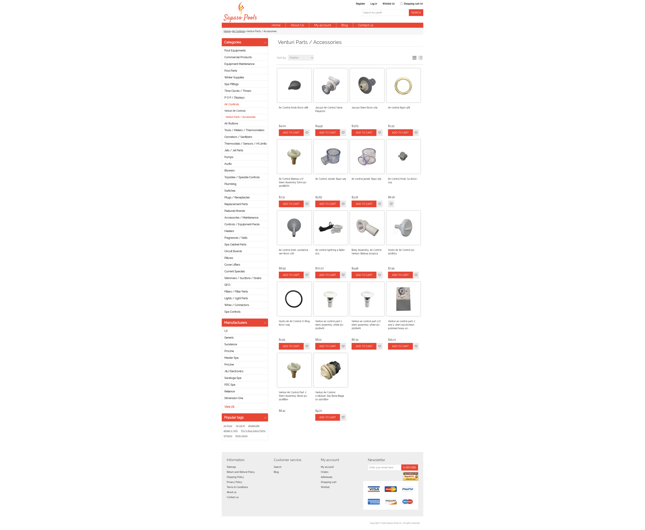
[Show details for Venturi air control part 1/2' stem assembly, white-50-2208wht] (367, 299)
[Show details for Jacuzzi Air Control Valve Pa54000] (331, 85)
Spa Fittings (231, 84)
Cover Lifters (232, 264)
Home (276, 25)
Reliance (229, 391)
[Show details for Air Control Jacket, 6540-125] (331, 156)
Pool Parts (230, 70)
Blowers (229, 170)
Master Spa (231, 357)
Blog (344, 25)
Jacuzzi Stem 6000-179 (364, 107)
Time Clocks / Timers (237, 90)
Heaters (229, 231)
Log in (373, 3)
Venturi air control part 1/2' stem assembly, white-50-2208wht (366, 325)
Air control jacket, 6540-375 (366, 179)
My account (322, 25)
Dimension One (233, 398)
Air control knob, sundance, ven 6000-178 (294, 252)
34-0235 (240, 425)
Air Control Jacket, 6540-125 (330, 179)
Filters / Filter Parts (236, 291)
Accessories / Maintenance (241, 217)
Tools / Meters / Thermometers (244, 130)
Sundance (230, 344)
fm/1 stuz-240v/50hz (253, 430)
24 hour (228, 425)
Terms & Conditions (237, 487)
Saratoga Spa (232, 378)
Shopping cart (328, 482)
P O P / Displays (234, 97)
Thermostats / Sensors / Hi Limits (245, 143)
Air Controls (238, 31)
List (420, 57)
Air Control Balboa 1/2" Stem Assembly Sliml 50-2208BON (293, 182)
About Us (297, 25)
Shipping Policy (235, 477)
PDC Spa (229, 384)
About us (231, 492)
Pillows (228, 258)
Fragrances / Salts (235, 237)
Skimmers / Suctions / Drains (242, 278)
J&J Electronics (233, 371)
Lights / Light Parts (236, 298)
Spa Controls (232, 311)
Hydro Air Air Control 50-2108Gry (401, 252)
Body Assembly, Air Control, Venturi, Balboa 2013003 (367, 252)
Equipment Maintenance (239, 64)
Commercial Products (238, 57)
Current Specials (234, 271)
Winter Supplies (234, 77)
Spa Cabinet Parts (235, 244)
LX (226, 330)
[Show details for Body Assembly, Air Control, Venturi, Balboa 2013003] (367, 228)
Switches (229, 190)
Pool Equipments (235, 50)
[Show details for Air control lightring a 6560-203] (331, 228)
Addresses (326, 477)
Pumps (228, 157)
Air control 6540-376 (399, 107)
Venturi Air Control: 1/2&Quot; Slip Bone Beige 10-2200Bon (329, 396)
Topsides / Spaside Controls (242, 177)
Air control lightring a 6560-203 (330, 252)
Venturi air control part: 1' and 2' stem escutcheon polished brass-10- (401, 325)
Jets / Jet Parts (233, 150)
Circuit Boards (233, 251)
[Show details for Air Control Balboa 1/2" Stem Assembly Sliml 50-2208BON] (294, 156)
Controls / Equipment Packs (242, 224)
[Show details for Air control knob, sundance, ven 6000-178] (294, 228)
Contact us (365, 25)
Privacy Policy (234, 482)
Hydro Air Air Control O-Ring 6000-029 (294, 323)
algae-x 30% (231, 430)
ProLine (229, 351)
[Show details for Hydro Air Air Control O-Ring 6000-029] (294, 299)
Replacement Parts (236, 204)
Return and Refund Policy (241, 472)
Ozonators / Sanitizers (238, 137)
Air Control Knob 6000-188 (293, 107)
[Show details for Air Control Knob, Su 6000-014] (403, 156)
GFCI (227, 284)
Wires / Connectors (236, 305)
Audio (228, 163)
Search (278, 467)
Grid (414, 57)
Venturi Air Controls (235, 110)
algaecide (254, 425)
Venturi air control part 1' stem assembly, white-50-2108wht (329, 325)
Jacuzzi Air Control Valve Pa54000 (328, 109)
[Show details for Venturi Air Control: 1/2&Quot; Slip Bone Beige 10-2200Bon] (331, 370)
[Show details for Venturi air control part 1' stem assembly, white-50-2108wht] (331, 299)
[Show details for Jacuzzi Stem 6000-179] (367, 85)
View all (229, 406)
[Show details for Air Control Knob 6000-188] (294, 85)
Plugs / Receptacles (237, 197)
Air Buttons (231, 123)
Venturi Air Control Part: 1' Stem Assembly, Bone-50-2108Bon (293, 396)
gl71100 (228, 435)
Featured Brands (234, 210)
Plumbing (230, 184)
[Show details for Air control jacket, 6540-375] (367, 156)
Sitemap (231, 467)
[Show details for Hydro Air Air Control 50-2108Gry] (403, 228)
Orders (324, 472)
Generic (229, 337)
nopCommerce (244, 523)
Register (360, 3)
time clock (241, 435)
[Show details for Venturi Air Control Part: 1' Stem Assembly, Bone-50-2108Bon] (294, 370)
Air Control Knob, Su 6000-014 (403, 181)
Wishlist (325, 487)
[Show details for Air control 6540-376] (403, 85)
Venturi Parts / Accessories (240, 117)
